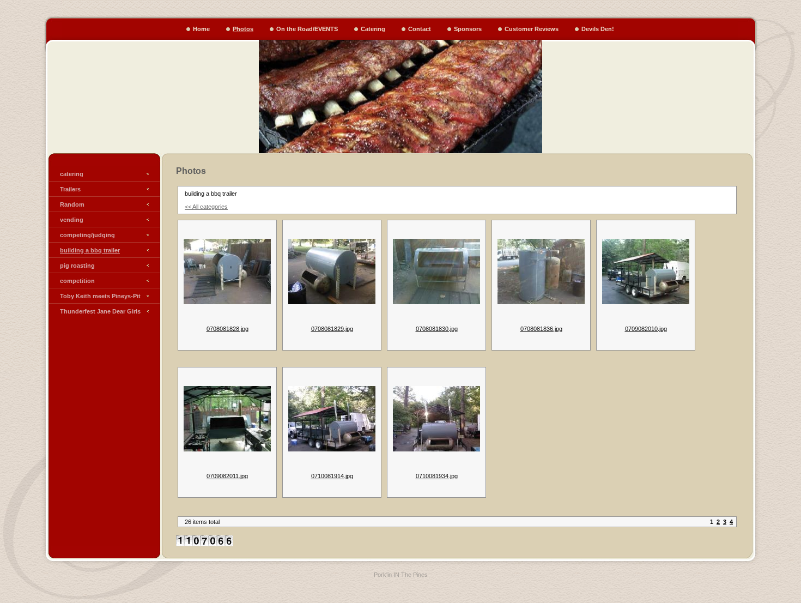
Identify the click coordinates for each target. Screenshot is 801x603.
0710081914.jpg (332, 476)
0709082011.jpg (227, 476)
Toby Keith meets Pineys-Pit (100, 296)
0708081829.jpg (332, 328)
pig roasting (77, 265)
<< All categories (206, 206)
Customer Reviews (532, 29)
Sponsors (468, 29)
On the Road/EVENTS (307, 29)
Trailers (70, 189)
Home (201, 29)
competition (77, 281)
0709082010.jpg (646, 328)
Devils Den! (597, 29)
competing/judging (87, 235)
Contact (419, 29)
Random (72, 204)
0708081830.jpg (437, 328)
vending (71, 219)
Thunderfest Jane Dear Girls (100, 311)
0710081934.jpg (437, 476)
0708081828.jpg (227, 328)
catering (71, 174)
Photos (243, 29)
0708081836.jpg (541, 328)
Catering (373, 29)
